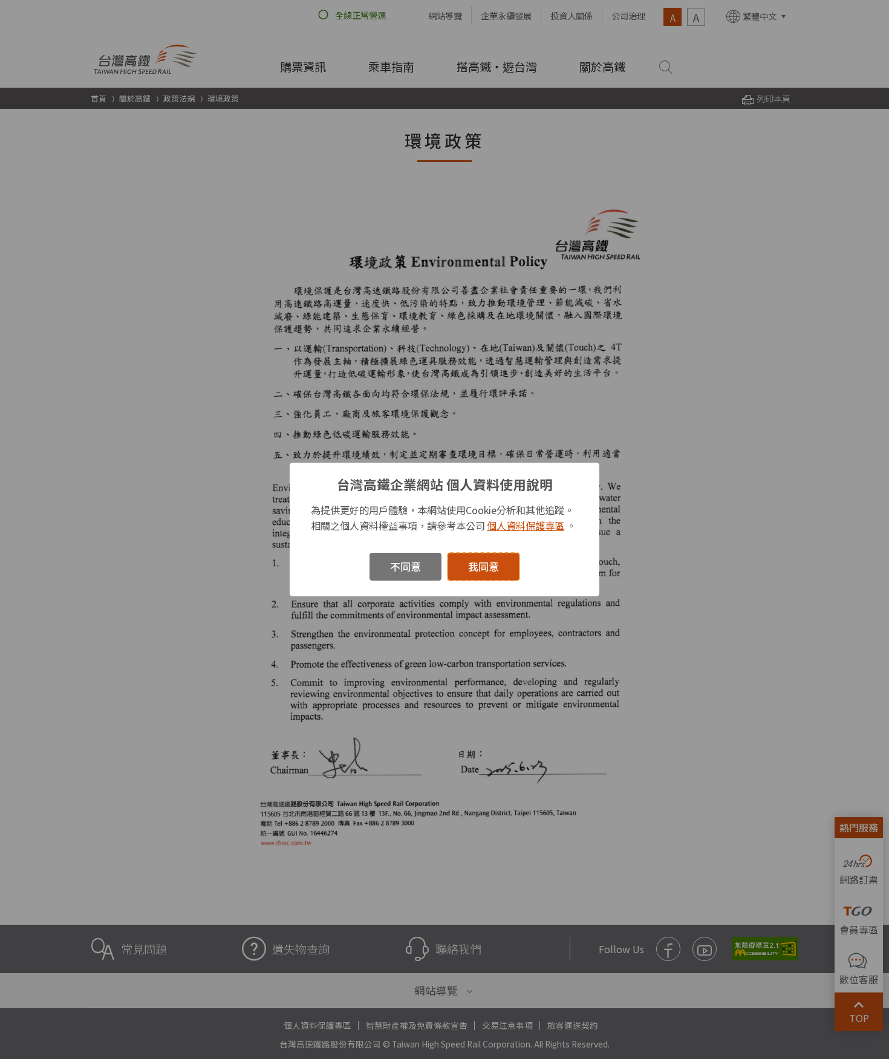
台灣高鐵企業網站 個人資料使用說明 (445, 484)
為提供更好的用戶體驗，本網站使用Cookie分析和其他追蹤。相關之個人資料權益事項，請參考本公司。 (443, 518)
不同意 (405, 566)
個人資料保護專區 (525, 525)
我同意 (483, 566)
